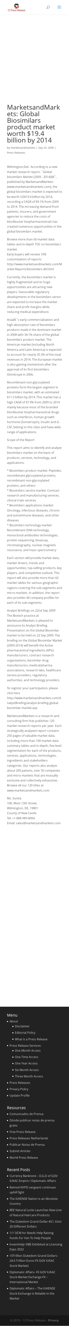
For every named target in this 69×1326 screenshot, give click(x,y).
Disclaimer (22, 1026)
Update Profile (20, 1095)
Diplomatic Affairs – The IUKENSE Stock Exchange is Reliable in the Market (32, 1293)
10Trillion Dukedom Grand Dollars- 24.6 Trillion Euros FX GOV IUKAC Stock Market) (34, 1261)
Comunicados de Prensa (26, 1114)
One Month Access (28, 1051)
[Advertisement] (34, 59)
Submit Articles (20, 1151)
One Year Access (26, 1063)
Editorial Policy (25, 1033)
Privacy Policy (19, 1089)
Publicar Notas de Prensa (27, 1145)
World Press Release (24, 1158)
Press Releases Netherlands (29, 1138)
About (14, 1021)
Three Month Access (29, 1076)
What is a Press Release (31, 1039)
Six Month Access (27, 1070)
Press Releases (16, 152)
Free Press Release (23, 1132)
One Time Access (26, 1057)
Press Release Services (25, 1046)
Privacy (53, 1320)
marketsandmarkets (23, 147)
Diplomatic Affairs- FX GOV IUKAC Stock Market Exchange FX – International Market (32, 1277)
